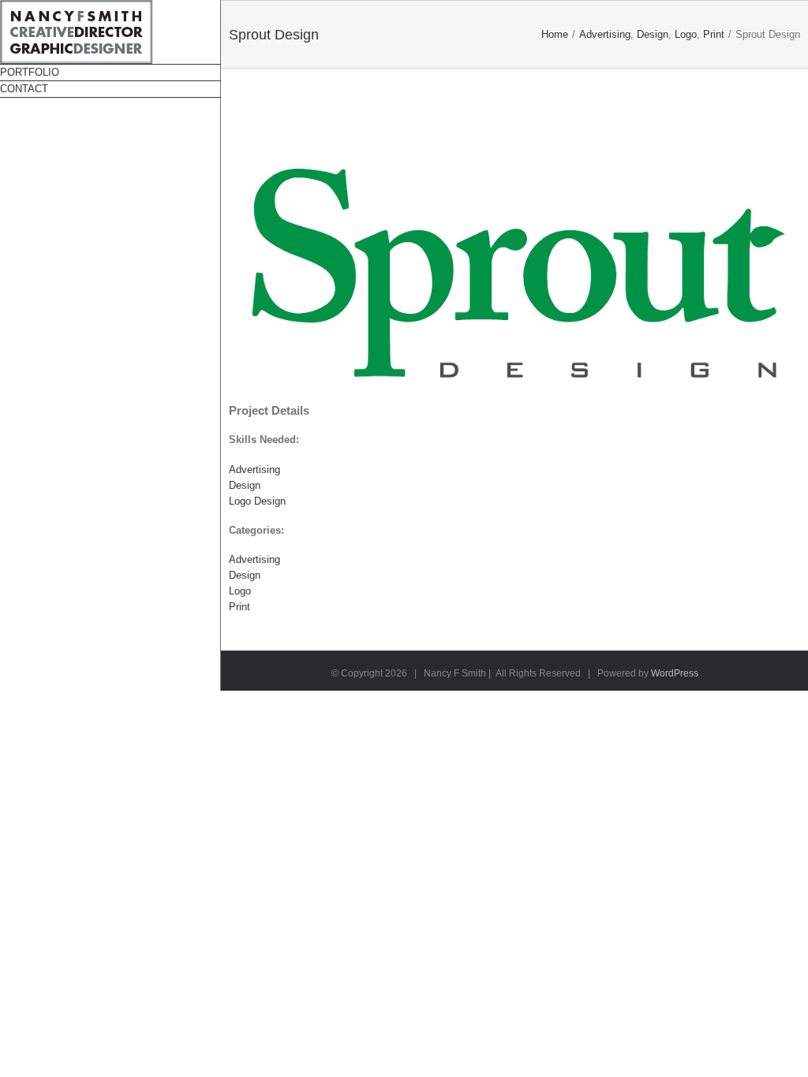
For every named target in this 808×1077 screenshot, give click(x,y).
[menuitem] (110, 72)
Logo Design (257, 501)
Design (244, 485)
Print (239, 607)
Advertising (254, 469)
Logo (240, 591)
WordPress (674, 673)
